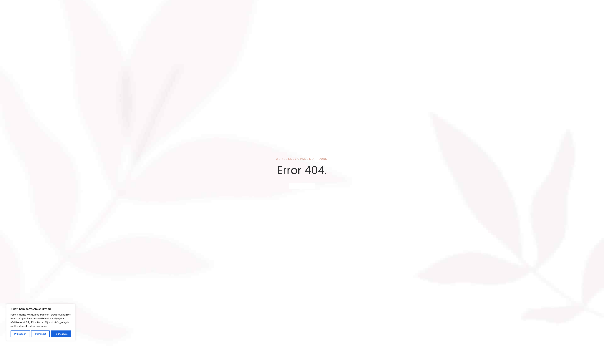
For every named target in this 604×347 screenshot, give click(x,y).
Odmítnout (40, 334)
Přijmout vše (61, 334)
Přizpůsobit (20, 334)
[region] (41, 322)
